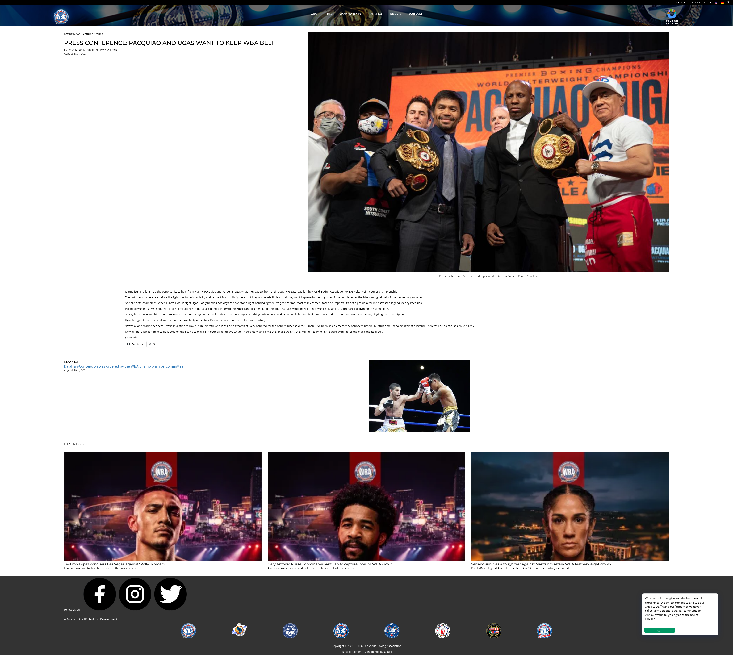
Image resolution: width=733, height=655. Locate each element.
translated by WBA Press (101, 50)
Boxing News (72, 34)
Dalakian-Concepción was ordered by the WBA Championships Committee (123, 366)
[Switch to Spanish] (722, 2)
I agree (659, 630)
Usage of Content (351, 651)
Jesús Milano (76, 50)
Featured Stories (92, 34)
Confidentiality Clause (379, 651)
